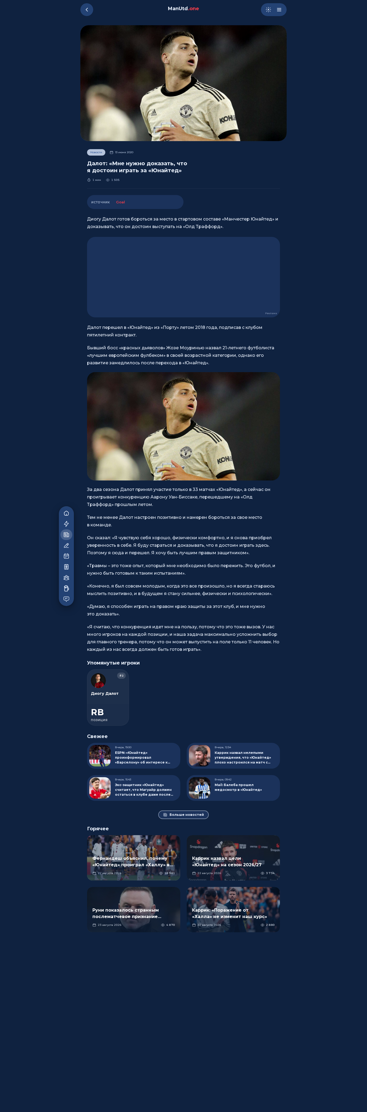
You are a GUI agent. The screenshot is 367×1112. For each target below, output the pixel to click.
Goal (120, 202)
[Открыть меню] (279, 9)
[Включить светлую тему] (268, 9)
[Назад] (86, 9)
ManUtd (183, 9)
